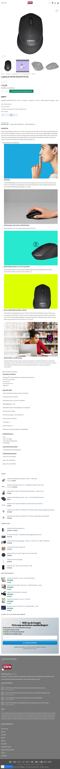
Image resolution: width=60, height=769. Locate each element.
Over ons (19, 764)
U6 (9, 716)
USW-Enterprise (51, 716)
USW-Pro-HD (22, 718)
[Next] (55, 34)
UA (15, 716)
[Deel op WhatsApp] (2, 115)
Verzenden (4, 743)
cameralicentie (13, 713)
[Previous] (4, 34)
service (50, 713)
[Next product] (2, 82)
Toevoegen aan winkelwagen (21, 91)
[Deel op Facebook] (5, 115)
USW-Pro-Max (30, 718)
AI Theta (4, 713)
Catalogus (8, 74)
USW (45, 716)
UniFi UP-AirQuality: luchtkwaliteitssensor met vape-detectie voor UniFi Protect (27, 702)
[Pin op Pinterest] (14, 115)
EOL (36, 713)
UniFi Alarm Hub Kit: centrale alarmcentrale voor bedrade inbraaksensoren (25, 688)
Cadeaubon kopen (6, 746)
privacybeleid (34, 648)
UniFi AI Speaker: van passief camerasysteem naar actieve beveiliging (23, 698)
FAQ (42, 764)
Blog (32, 764)
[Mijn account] (55, 3)
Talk (54, 713)
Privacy (3, 752)
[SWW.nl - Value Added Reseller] (30, 3)
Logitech (6, 111)
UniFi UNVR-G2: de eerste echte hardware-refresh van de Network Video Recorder (27, 693)
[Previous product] (5, 82)
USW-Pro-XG (38, 718)
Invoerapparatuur (25, 74)
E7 (23, 713)
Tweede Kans (5, 716)
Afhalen (3, 740)
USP (41, 716)
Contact (37, 764)
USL (38, 716)
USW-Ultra (44, 718)
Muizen (33, 74)
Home (2, 74)
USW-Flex (4, 718)
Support (3, 731)
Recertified (44, 713)
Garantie (3, 734)
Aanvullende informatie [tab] (17, 124)
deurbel (20, 713)
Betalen (3, 737)
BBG (8, 713)
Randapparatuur (16, 74)
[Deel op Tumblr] (16, 115)
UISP (27, 716)
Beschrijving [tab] (5, 124)
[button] (4, 3)
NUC (40, 713)
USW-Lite (10, 718)
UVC (49, 718)
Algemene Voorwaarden (7, 749)
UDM (18, 716)
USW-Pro (15, 718)
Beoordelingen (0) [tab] (30, 124)
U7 (12, 716)
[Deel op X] (8, 115)
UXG (53, 718)
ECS (27, 713)
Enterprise (31, 713)
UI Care (23, 716)
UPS (35, 716)
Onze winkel (26, 764)
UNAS (31, 716)
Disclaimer (4, 755)
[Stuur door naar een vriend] (11, 115)
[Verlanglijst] (52, 3)
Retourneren (4, 728)
